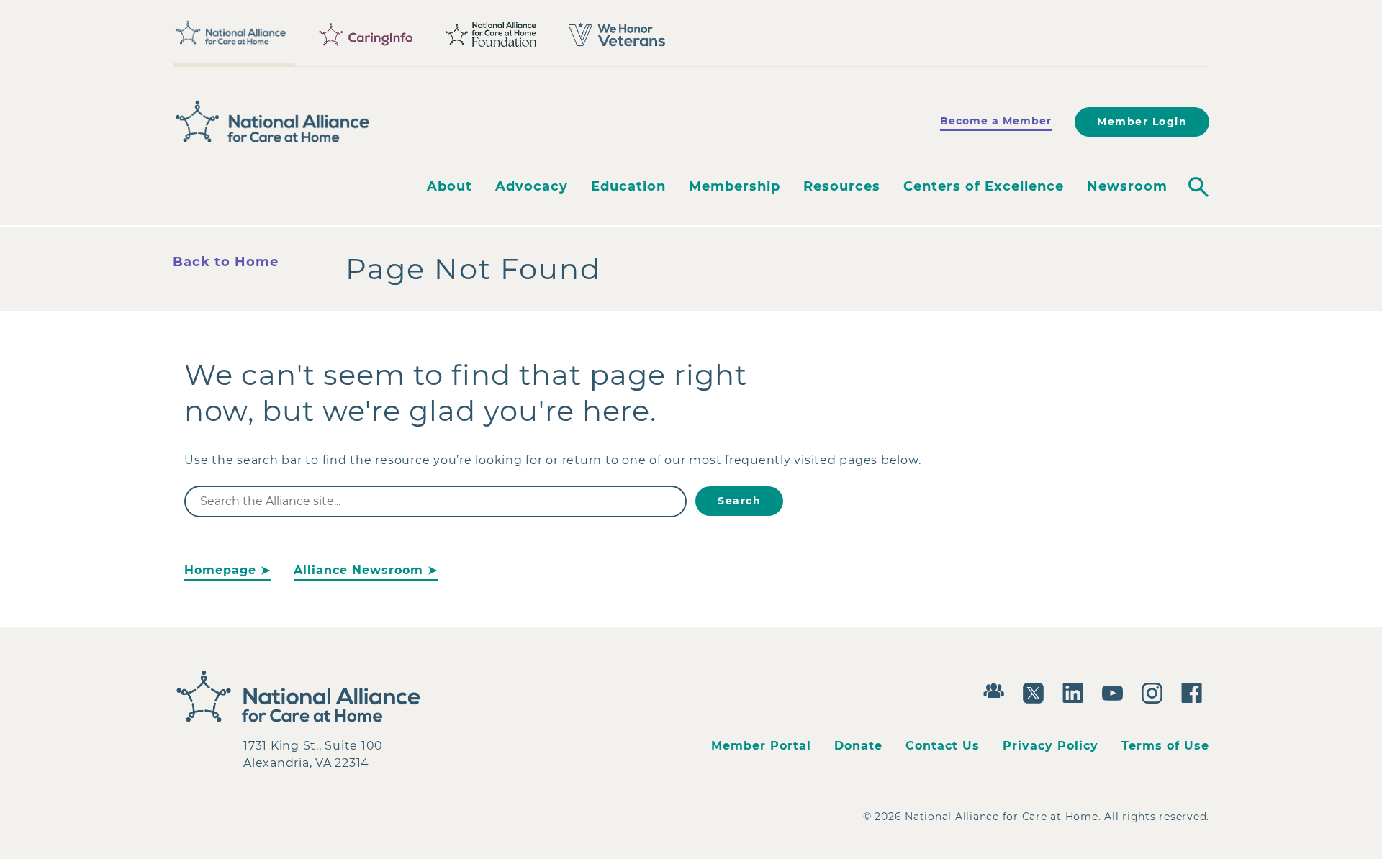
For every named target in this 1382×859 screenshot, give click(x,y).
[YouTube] (1116, 691)
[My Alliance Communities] (997, 689)
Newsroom (1127, 186)
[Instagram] (1156, 691)
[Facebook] (1195, 691)
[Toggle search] (1198, 187)
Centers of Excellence (983, 186)
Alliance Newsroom (358, 570)
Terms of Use (1165, 746)
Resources (841, 186)
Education (628, 186)
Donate (858, 746)
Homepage (220, 570)
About (449, 186)
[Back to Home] (273, 122)
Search (739, 500)
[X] (1037, 691)
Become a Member (996, 120)
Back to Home (226, 262)
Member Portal (761, 746)
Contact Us (942, 746)
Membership (734, 186)
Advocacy (531, 186)
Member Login (1142, 121)
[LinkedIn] (1076, 691)
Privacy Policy (1050, 746)
